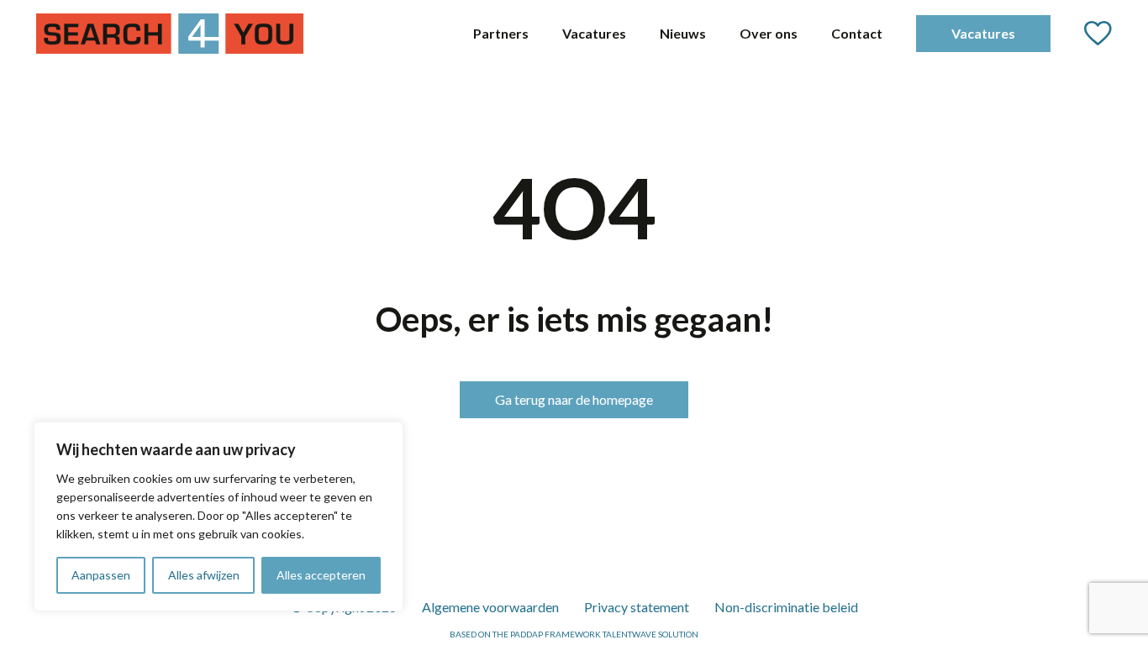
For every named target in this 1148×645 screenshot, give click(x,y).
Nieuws (683, 33)
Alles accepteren (321, 575)
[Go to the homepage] (169, 33)
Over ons (769, 33)
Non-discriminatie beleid (786, 607)
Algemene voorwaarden (490, 607)
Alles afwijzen (204, 575)
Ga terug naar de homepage (574, 399)
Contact (856, 33)
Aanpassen (100, 575)
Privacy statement (636, 607)
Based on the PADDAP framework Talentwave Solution (574, 634)
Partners (501, 33)
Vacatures (594, 33)
